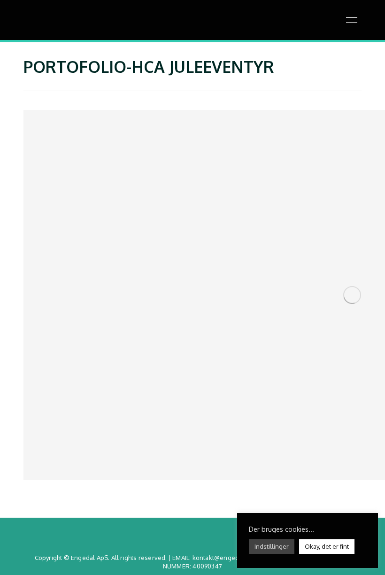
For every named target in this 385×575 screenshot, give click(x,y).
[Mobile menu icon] (352, 20)
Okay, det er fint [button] (327, 546)
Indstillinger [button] (271, 546)
